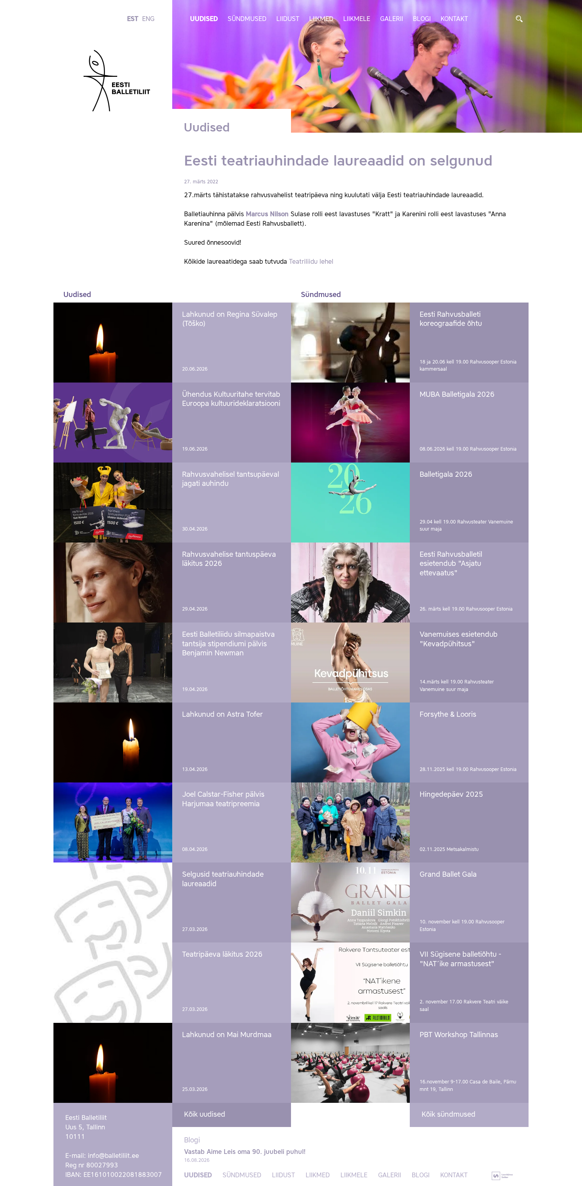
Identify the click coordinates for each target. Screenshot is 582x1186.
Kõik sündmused (448, 1114)
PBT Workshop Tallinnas (459, 1035)
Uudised (204, 19)
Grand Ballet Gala (448, 874)
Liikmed (321, 19)
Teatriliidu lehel (311, 262)
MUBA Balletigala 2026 (457, 394)
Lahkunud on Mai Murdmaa (227, 1035)
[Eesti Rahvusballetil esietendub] (350, 583)
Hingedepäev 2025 (451, 794)
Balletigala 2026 (446, 474)
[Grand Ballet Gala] (350, 902)
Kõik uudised (204, 1114)
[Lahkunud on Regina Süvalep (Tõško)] (112, 343)
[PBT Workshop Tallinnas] (350, 1063)
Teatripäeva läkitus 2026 (222, 954)
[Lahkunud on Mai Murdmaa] (112, 1063)
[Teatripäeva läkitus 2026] (112, 982)
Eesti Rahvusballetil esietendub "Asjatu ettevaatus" (451, 564)
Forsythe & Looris (448, 714)
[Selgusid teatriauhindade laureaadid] (112, 902)
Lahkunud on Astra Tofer (222, 714)
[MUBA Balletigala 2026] (350, 423)
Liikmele (356, 19)
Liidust (287, 19)
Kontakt (454, 19)
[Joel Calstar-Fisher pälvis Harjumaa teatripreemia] (112, 822)
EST (132, 19)
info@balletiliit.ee (113, 1156)
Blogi (422, 19)
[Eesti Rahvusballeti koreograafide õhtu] (350, 343)
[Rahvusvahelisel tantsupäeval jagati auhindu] (112, 503)
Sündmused (247, 19)
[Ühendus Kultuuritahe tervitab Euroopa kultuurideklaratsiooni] (112, 423)
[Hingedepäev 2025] (350, 822)
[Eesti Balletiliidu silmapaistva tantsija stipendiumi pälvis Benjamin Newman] (112, 662)
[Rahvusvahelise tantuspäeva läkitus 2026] (112, 583)
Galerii (391, 19)
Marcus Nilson (267, 214)
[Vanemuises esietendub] (350, 662)
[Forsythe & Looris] (350, 742)
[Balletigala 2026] (350, 503)
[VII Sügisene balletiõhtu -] (350, 982)
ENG (148, 19)
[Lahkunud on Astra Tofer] (112, 742)
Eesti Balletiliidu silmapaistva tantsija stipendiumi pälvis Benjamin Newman (228, 644)
